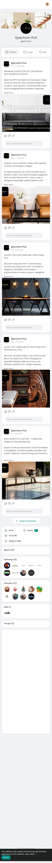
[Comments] (9, 136)
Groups (7, 623)
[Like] (5, 135)
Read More (8, 92)
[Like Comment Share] (9, 136)
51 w (12, 250)
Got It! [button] (6, 857)
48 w (13, 158)
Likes (6, 607)
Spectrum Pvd (26, 37)
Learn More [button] (30, 854)
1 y (12, 434)
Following (8, 560)
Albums (7, 550)
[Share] (13, 136)
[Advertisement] (26, 656)
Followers (8, 583)
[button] (47, 4)
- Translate (19, 66)
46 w (13, 66)
